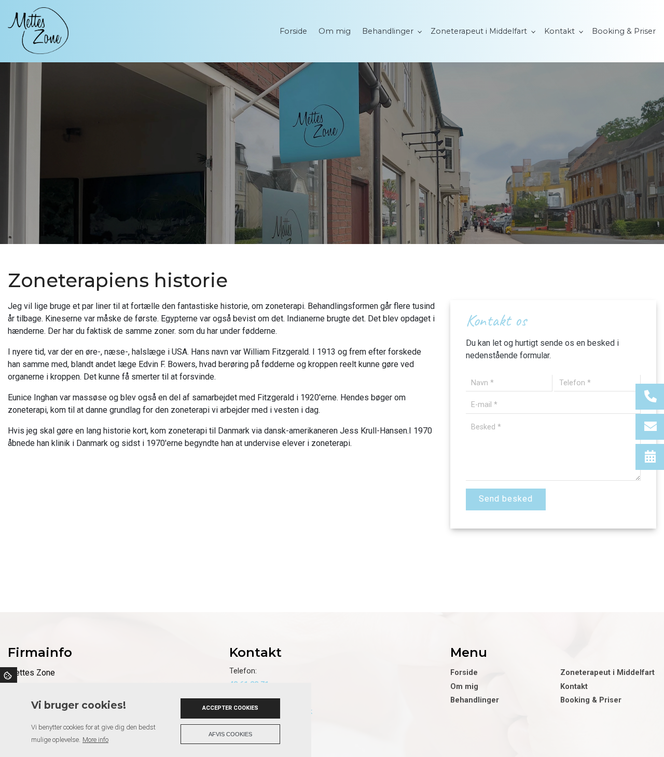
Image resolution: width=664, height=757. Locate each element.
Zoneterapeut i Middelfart (607, 673)
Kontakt (574, 687)
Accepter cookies (230, 708)
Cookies (8, 675)
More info (95, 740)
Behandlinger (474, 700)
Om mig (464, 687)
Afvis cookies (230, 734)
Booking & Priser (590, 700)
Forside (464, 673)
